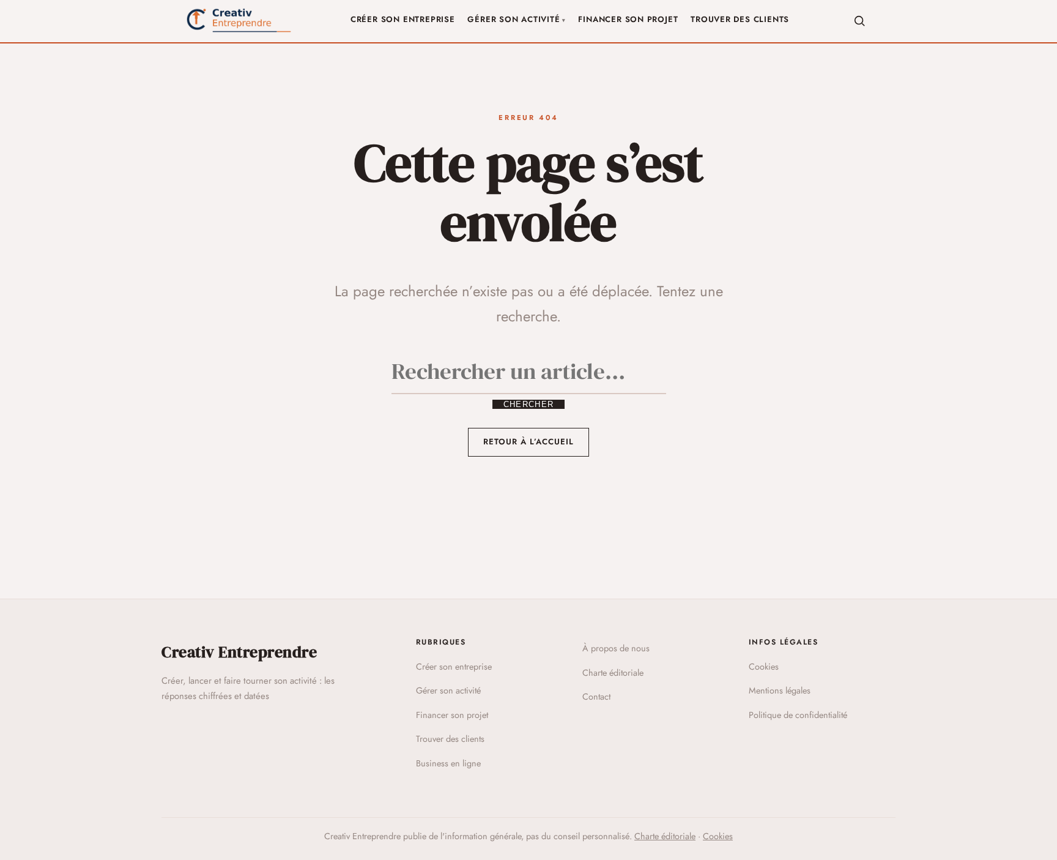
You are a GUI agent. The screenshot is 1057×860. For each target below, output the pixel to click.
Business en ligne (448, 763)
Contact (596, 696)
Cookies (764, 666)
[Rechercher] (859, 20)
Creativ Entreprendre (239, 652)
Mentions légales (779, 690)
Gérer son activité (513, 19)
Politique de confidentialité (798, 715)
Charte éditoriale (612, 673)
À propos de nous (616, 648)
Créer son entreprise (402, 19)
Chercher (528, 404)
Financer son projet (628, 19)
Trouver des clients (740, 19)
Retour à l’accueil (528, 441)
